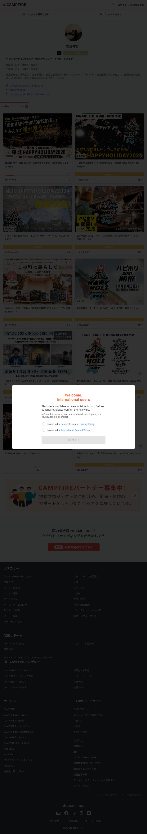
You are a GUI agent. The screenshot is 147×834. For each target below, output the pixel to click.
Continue (73, 440)
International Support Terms (75, 430)
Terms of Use (68, 423)
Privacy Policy (87, 423)
